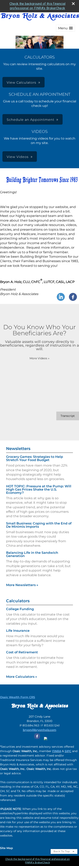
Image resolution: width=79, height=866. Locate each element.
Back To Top (62, 851)
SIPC (68, 751)
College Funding (20, 609)
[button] (65, 28)
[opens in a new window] (37, 739)
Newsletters (18, 448)
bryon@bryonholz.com (39, 730)
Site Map (6, 848)
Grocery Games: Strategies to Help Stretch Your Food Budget (34, 458)
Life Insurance (18, 631)
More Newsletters (22, 585)
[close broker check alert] (73, 3)
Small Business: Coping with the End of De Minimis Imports (39, 525)
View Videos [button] (18, 157)
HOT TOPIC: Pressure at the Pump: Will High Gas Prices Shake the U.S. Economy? (38, 489)
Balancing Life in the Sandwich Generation (32, 554)
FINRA (56, 751)
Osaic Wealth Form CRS (17, 697)
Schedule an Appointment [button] (30, 120)
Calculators (18, 600)
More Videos (39, 358)
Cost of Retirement (22, 652)
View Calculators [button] (21, 82)
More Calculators (21, 677)
